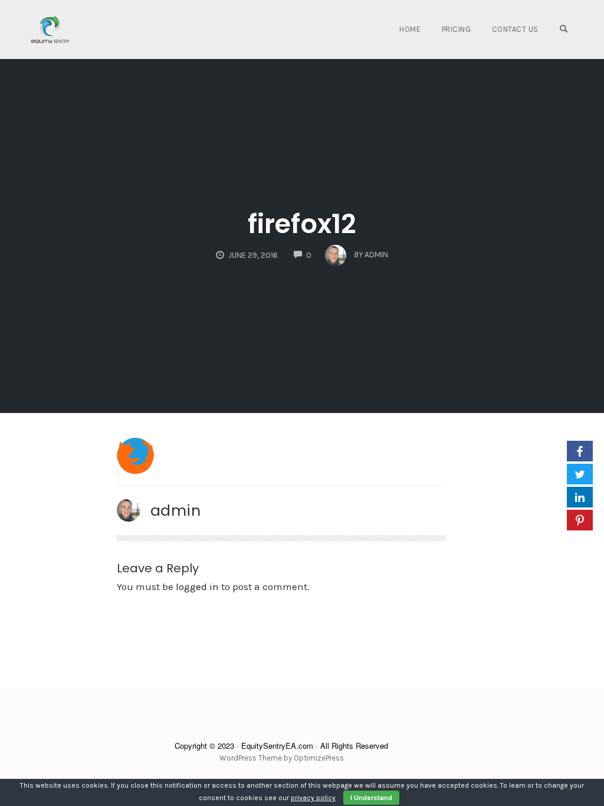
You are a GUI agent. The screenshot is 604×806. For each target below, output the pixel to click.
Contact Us (515, 29)
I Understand (371, 798)
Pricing (456, 29)
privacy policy (313, 798)
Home (410, 29)
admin (175, 510)
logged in (197, 586)
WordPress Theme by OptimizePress (281, 757)
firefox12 (302, 224)
